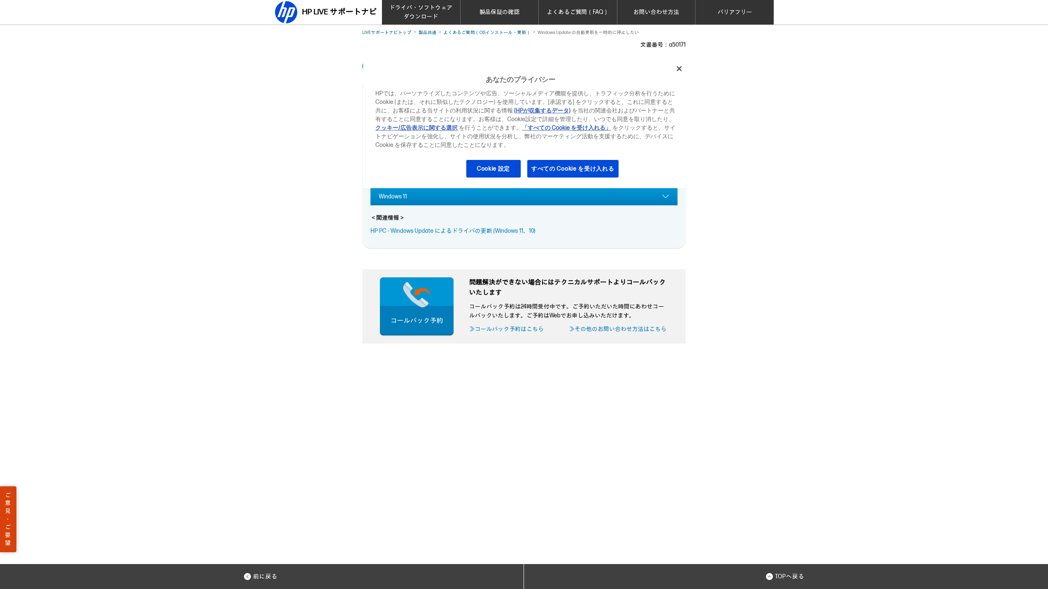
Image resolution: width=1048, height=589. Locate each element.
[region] (527, 123)
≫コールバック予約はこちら (506, 329)
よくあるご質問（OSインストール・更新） (487, 32)
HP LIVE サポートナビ (339, 12)
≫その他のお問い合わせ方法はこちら (617, 329)
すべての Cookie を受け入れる (572, 168)
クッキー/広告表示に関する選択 (416, 127)
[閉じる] (679, 69)
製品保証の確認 (499, 12)
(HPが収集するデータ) (542, 110)
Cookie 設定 (493, 168)
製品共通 (427, 32)
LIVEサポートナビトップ (386, 32)
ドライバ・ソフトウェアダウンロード (420, 12)
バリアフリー (735, 12)
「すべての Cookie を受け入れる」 (566, 127)
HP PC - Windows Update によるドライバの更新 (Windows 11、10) (452, 230)
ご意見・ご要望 (8, 519)
